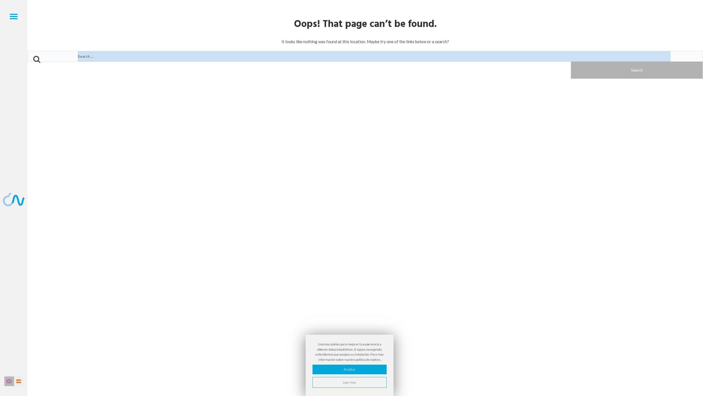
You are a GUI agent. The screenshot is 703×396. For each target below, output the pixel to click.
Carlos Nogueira (14, 199)
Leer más (349, 382)
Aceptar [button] (349, 369)
